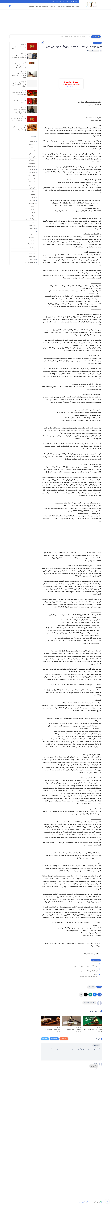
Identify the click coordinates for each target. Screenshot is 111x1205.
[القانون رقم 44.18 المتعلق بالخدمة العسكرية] (32, 101)
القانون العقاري (32, 182)
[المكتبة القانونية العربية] (91, 4)
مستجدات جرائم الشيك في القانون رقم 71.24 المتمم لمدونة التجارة (19, 75)
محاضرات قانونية (45, 6)
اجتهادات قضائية (61, 6)
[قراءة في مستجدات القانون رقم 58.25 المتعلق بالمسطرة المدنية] (32, 56)
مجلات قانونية (32, 237)
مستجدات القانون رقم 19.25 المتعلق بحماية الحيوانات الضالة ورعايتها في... (73, 36)
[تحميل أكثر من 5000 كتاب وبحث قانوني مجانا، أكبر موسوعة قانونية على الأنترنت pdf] (32, 64)
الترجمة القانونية (32, 148)
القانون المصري (32, 194)
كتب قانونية (68, 6)
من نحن (47, 1)
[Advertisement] (55, 22)
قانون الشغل (33, 216)
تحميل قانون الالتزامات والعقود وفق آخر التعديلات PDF (19, 93)
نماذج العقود (38, 6)
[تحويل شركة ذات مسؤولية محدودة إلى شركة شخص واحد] (92, 1021)
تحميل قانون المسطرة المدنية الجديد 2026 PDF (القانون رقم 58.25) (18, 48)
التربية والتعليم (32, 144)
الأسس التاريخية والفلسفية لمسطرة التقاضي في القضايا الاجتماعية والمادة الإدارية (20, 111)
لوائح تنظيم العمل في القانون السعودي (89, 971)
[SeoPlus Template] (101, 1202)
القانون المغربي (33, 197)
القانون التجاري (32, 163)
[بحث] (10, 6)
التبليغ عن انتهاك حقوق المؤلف (72, 1)
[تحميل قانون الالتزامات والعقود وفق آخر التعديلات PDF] (32, 93)
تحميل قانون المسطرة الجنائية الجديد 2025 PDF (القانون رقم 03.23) (18, 85)
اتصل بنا (52, 1)
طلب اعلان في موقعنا (60, 1)
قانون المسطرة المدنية (31, 222)
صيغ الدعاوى (32, 6)
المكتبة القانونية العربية (83, 1202)
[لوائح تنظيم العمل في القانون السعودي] (71, 1021)
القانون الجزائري (32, 166)
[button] (95, 994)
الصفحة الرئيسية (75, 6)
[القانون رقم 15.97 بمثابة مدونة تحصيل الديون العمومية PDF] (32, 119)
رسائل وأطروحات (32, 203)
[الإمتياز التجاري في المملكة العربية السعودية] (50, 1021)
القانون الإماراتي (32, 160)
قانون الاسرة (33, 213)
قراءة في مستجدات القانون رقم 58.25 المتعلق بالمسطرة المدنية (19, 56)
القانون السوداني (32, 179)
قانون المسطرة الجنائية (31, 219)
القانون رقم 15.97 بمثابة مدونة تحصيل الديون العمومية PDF (18, 120)
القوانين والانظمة (32, 200)
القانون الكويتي (32, 188)
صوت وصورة (33, 206)
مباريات (34, 231)
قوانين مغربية (32, 225)
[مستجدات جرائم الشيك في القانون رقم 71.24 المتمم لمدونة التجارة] (32, 74)
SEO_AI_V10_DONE (30, 262)
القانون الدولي (32, 172)
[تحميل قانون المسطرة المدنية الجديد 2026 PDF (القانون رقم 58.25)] (32, 46)
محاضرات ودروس (32, 241)
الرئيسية (34, 151)
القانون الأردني (32, 157)
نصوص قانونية (32, 256)
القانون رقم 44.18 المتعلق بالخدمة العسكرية (20, 102)
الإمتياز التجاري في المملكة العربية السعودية (89, 976)
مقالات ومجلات (97, 43)
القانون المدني (33, 191)
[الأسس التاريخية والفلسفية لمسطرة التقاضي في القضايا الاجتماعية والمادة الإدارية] (32, 109)
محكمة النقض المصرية (31, 244)
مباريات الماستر (32, 234)
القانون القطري (32, 185)
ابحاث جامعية (53, 6)
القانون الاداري (32, 154)
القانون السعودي (32, 175)
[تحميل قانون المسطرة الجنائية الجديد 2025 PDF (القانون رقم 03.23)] (32, 83)
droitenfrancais (94, 51)
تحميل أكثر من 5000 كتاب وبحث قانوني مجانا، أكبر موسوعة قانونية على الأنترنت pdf (18, 66)
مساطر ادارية (33, 247)
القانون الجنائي (32, 169)
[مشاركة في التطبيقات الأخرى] (81, 994)
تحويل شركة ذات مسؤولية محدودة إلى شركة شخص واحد (85, 966)
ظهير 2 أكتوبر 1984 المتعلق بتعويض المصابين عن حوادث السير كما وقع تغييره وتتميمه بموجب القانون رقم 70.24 (19, 129)
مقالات (34, 250)
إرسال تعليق (96, 1045)
